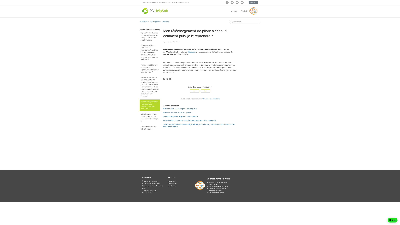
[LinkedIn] (170, 79)
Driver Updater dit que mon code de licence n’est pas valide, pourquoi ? (150, 117)
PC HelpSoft (144, 21)
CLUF (144, 188)
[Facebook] (164, 79)
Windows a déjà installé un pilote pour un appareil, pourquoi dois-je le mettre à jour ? (150, 68)
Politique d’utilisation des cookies (153, 186)
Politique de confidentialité (151, 183)
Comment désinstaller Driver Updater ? (148, 128)
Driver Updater (155, 21)
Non (205, 91)
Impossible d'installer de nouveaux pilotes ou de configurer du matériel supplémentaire (149, 36)
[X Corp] (167, 79)
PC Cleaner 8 (172, 181)
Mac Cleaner (172, 186)
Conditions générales (149, 190)
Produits (244, 11)
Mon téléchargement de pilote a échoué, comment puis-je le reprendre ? (149, 105)
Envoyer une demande (211, 99)
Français (253, 2)
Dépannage (165, 21)
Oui (195, 91)
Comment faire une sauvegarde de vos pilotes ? (180, 109)
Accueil (234, 11)
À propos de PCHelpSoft (150, 181)
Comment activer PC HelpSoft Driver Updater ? (180, 117)
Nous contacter (147, 193)
